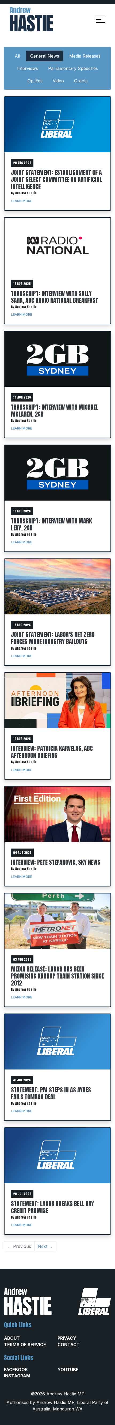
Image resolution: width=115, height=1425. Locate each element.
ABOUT (12, 1338)
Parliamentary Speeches (73, 68)
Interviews (27, 68)
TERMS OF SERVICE (25, 1344)
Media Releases (85, 56)
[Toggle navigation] (100, 19)
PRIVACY (66, 1338)
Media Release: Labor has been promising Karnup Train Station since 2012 (57, 976)
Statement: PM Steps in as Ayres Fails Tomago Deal (51, 1093)
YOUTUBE (68, 1369)
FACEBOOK (16, 1369)
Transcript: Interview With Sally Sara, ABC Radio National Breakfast (54, 297)
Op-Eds (35, 80)
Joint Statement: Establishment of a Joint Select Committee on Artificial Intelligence (56, 179)
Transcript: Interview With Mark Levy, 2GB (51, 524)
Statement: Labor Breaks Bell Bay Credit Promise (52, 1207)
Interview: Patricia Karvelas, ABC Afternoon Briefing (52, 752)
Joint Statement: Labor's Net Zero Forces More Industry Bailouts (53, 638)
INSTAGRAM (17, 1376)
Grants (81, 80)
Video (58, 80)
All (17, 56)
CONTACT (68, 1344)
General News (44, 56)
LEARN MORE (21, 201)
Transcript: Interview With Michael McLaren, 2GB (54, 410)
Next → (45, 1246)
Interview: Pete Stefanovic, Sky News (55, 862)
